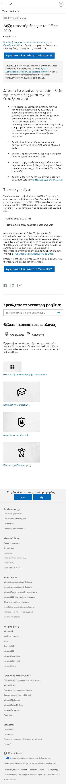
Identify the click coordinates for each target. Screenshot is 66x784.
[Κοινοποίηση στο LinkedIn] (11, 285)
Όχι (42, 497)
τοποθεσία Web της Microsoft (47, 179)
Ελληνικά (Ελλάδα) (15, 753)
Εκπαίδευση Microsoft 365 (16, 404)
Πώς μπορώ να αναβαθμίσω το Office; (34, 253)
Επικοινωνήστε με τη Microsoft (15, 769)
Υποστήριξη (9, 11)
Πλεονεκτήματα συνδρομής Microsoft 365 (25, 374)
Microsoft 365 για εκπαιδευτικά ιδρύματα (19, 597)
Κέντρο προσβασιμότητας (17, 465)
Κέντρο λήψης (9, 548)
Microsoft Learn (9, 685)
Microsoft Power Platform (13, 705)
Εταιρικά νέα (9, 734)
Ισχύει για (10, 36)
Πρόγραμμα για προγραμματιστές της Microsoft (22, 680)
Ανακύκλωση (9, 563)
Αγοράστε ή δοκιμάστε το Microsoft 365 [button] (29, 55)
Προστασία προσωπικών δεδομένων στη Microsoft (23, 739)
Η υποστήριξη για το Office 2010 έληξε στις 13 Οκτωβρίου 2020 (27, 44)
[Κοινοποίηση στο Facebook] (5, 285)
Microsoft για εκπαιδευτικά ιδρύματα (18, 582)
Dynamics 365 (9, 646)
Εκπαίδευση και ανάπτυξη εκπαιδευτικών (19, 607)
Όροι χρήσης (53, 769)
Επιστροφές (8, 553)
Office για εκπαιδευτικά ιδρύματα (16, 602)
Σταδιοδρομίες (9, 729)
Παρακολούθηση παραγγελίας (15, 558)
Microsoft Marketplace (12, 700)
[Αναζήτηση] (59, 313)
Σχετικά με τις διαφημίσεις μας (30, 774)
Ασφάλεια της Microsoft (16, 435)
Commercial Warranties (12, 568)
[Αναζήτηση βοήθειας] (10, 4)
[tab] (19, 219)
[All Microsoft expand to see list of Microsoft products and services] (4, 4)
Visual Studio (9, 715)
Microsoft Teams (10, 666)
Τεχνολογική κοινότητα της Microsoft (17, 695)
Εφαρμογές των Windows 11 (14, 528)
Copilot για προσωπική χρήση (15, 518)
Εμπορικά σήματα (10, 774)
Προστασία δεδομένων (37, 769)
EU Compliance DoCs (52, 774)
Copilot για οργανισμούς (13, 514)
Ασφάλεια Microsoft (11, 636)
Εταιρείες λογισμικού (11, 710)
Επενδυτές (8, 744)
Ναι (23, 497)
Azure (6, 641)
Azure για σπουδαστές (12, 617)
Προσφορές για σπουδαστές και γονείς (18, 612)
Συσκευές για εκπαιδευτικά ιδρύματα (18, 587)
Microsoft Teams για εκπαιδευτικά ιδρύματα (20, 592)
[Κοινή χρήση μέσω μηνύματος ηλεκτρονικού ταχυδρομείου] (18, 285)
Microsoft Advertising (12, 656)
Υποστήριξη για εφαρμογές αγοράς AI (18, 690)
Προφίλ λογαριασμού (11, 543)
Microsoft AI (8, 631)
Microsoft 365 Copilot (12, 661)
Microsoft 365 (9, 523)
